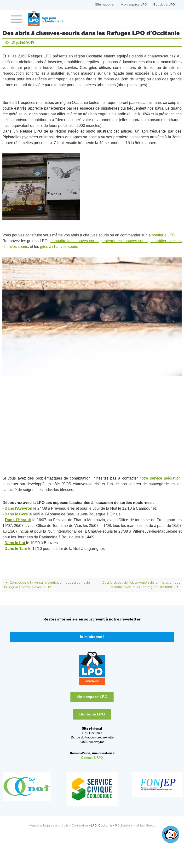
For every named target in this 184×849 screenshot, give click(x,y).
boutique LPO (163, 234)
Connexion (80, 824)
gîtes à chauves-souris (59, 245)
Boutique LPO (164, 4)
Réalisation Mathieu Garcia (135, 824)
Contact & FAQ (92, 756)
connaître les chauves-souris (75, 240)
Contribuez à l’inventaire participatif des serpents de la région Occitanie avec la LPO (47, 583)
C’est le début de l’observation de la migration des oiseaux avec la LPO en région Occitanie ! (141, 583)
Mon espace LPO (134, 4)
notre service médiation (160, 477)
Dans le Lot (15, 541)
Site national (104, 4)
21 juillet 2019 (23, 41)
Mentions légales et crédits (49, 824)
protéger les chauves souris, (125, 240)
